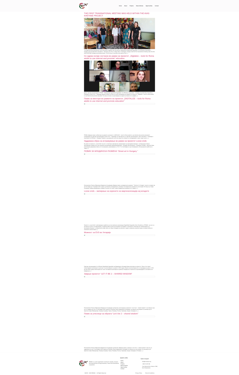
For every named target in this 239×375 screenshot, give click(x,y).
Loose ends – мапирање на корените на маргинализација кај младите (116, 191)
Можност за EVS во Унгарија (97, 232)
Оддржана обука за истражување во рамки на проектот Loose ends (115, 141)
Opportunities (149, 5)
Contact (157, 5)
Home (120, 5)
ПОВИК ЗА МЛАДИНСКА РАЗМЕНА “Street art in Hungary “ (111, 151)
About (125, 5)
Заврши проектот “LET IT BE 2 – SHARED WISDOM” (108, 274)
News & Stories (139, 5)
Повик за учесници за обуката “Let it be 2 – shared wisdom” (111, 314)
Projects (132, 5)
